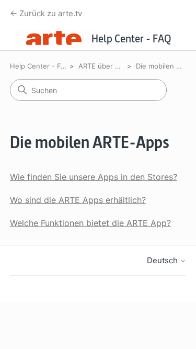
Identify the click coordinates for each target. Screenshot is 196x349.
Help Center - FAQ (40, 66)
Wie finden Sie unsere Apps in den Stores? (93, 177)
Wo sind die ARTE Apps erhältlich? (78, 200)
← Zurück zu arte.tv (46, 13)
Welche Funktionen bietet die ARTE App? (90, 223)
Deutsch (163, 260)
